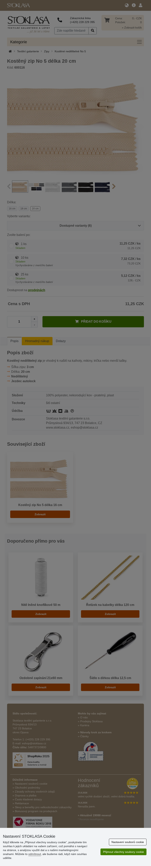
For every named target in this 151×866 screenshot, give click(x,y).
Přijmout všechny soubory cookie (123, 851)
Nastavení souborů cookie (127, 842)
